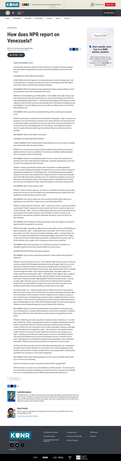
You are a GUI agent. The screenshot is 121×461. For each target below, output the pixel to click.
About (58, 18)
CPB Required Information (50, 432)
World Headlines (12, 28)
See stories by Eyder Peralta (27, 416)
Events (49, 18)
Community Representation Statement (51, 440)
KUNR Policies (94, 432)
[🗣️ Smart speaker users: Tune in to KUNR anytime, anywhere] (100, 35)
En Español (39, 18)
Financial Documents (49, 436)
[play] (7, 13)
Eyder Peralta (29, 48)
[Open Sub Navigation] (10, 18)
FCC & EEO (93, 436)
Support (67, 18)
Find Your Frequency (72, 440)
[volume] (13, 13)
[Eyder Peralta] (11, 412)
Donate (111, 5)
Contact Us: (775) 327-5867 (74, 436)
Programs (17, 18)
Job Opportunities (72, 432)
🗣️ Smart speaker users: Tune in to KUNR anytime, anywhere (100, 49)
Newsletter (99, 4)
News (7, 18)
